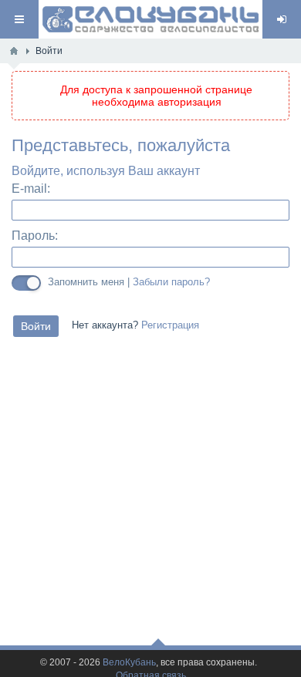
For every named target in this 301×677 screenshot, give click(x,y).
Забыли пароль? (171, 282)
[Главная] (14, 51)
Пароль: (35, 235)
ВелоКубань (129, 663)
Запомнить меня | (129, 282)
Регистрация (170, 325)
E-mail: (31, 188)
